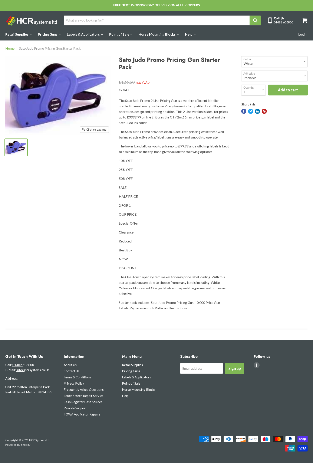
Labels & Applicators (84, 34)
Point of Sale (119, 34)
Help (189, 34)
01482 (17, 365)
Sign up (234, 368)
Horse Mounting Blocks (157, 34)
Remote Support (75, 408)
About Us (70, 365)
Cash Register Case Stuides (83, 402)
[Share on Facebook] (243, 111)
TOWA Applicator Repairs (82, 414)
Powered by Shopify (17, 444)
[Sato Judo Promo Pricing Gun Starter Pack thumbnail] (16, 147)
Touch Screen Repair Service (83, 396)
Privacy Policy (74, 383)
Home (9, 48)
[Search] (255, 20)
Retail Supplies (17, 34)
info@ (20, 370)
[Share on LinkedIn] (257, 111)
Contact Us (71, 371)
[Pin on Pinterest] (264, 111)
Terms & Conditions (77, 377)
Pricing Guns (48, 34)
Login (302, 34)
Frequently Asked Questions (84, 389)
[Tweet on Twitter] (250, 111)
